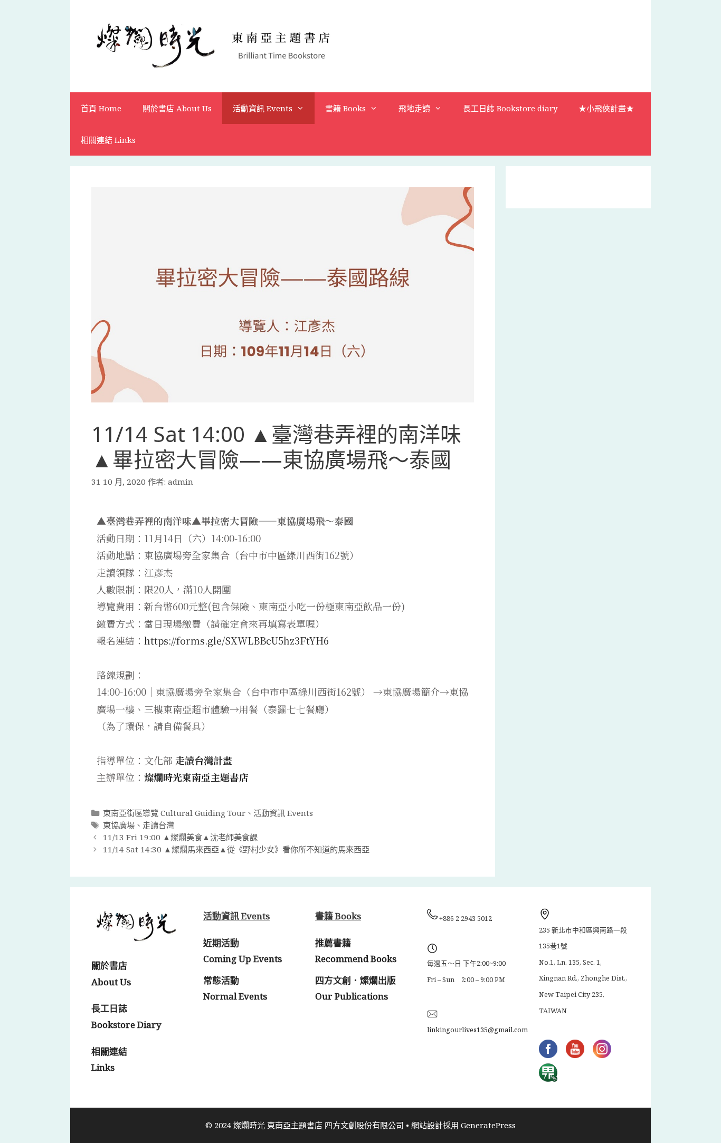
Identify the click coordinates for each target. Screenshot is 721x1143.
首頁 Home (101, 108)
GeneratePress (488, 1125)
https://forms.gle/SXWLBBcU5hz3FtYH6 (236, 640)
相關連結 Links (108, 140)
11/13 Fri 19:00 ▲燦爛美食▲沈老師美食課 (180, 837)
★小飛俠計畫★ (606, 108)
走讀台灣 (158, 825)
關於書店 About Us (177, 108)
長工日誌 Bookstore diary (510, 108)
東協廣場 (119, 825)
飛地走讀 (414, 108)
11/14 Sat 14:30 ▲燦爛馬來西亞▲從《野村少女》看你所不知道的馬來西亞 (236, 849)
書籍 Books (345, 108)
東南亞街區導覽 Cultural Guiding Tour (174, 813)
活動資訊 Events (262, 108)
